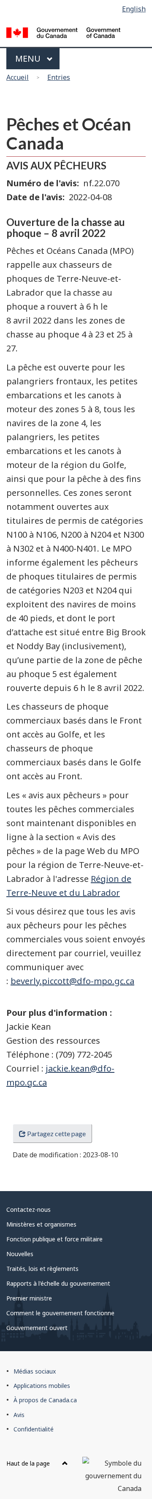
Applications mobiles (42, 1386)
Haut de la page (29, 1463)
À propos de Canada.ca (45, 1400)
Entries (58, 77)
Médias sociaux (35, 1371)
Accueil (17, 77)
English (134, 9)
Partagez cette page (56, 1133)
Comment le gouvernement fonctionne (60, 1313)
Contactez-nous (28, 1209)
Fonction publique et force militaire (54, 1239)
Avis (19, 1415)
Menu (29, 58)
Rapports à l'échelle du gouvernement (58, 1283)
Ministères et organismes (41, 1224)
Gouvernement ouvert (37, 1328)
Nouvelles (19, 1254)
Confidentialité (34, 1429)
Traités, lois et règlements (42, 1269)
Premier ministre (29, 1298)
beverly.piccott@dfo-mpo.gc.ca (72, 981)
